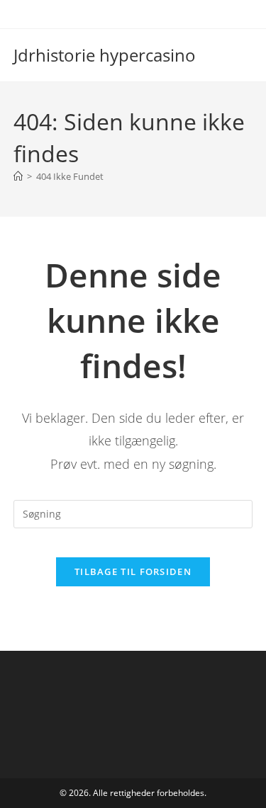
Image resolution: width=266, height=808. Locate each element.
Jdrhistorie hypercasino (104, 55)
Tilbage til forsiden (133, 571)
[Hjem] (18, 176)
